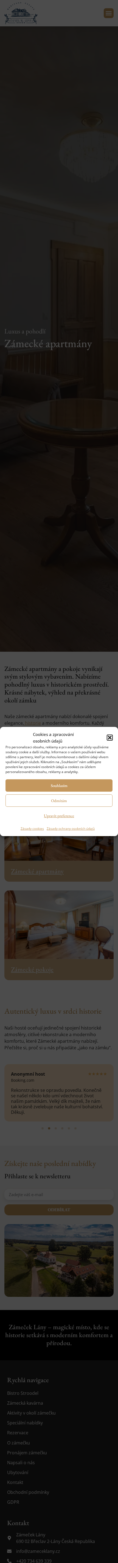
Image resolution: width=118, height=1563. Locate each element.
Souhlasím (59, 785)
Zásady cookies (32, 828)
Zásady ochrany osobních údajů (71, 828)
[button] (110, 737)
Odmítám (59, 800)
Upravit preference (59, 815)
